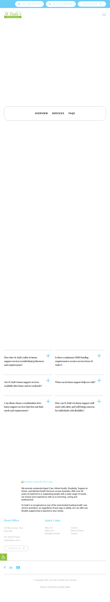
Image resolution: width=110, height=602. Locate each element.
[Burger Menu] (103, 14)
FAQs (72, 113)
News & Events (77, 530)
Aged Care (49, 530)
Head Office (11, 520)
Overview (41, 113)
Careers (74, 528)
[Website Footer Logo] (55, 482)
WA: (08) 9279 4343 (12, 537)
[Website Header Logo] (12, 14)
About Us (49, 528)
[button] (3, 557)
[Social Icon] (5, 567)
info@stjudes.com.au (12, 540)
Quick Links (53, 520)
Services (58, 113)
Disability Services (52, 533)
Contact (74, 533)
